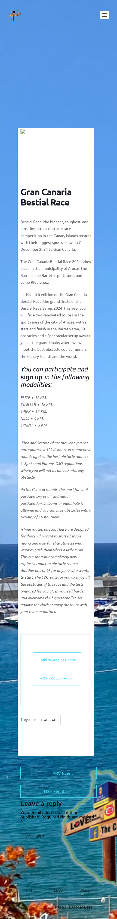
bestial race (46, 720)
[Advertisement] (58, 79)
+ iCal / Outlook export (57, 678)
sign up (31, 377)
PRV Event (63, 773)
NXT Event (54, 791)
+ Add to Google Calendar (57, 659)
